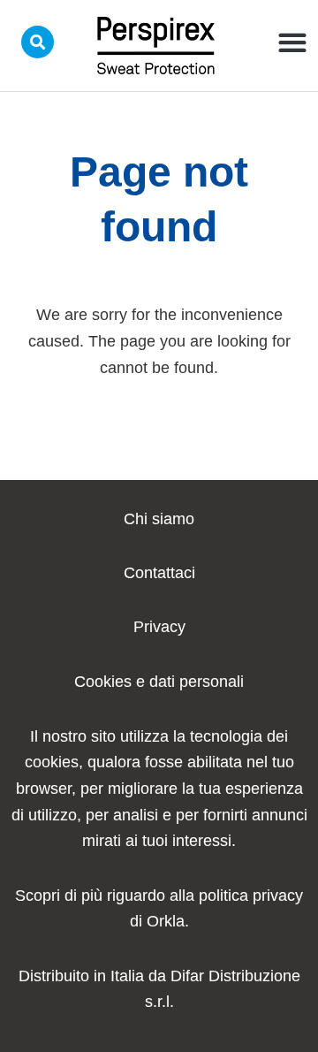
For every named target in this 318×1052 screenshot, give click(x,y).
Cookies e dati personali (159, 681)
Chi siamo (159, 519)
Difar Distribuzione (235, 976)
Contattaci (159, 573)
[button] (291, 42)
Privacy (159, 627)
